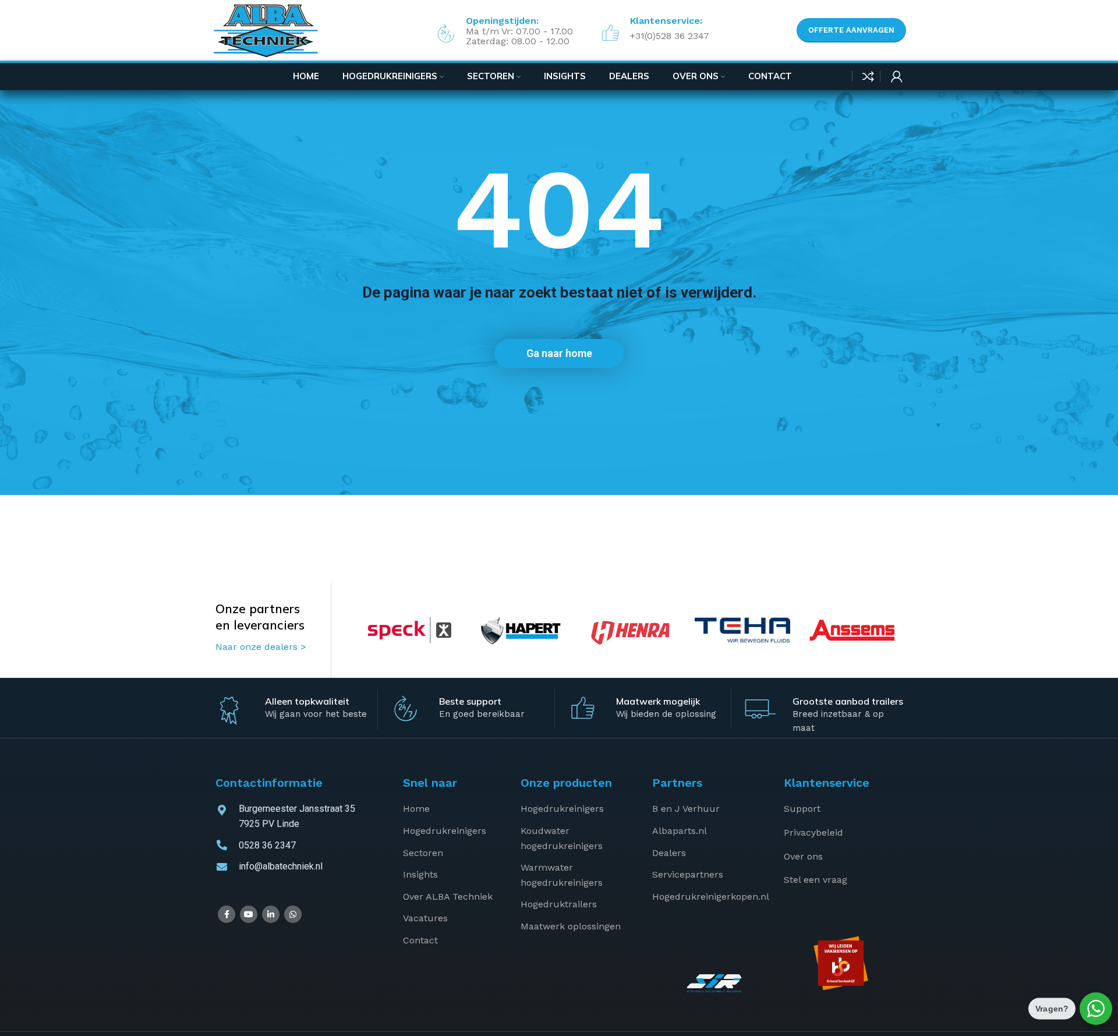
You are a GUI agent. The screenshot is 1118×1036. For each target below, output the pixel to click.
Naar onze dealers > (260, 646)
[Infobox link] (652, 30)
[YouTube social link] (248, 914)
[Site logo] (266, 30)
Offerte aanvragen (851, 30)
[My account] (896, 76)
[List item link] (453, 808)
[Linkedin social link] (271, 914)
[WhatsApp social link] (293, 914)
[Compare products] (868, 76)
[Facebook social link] (226, 914)
